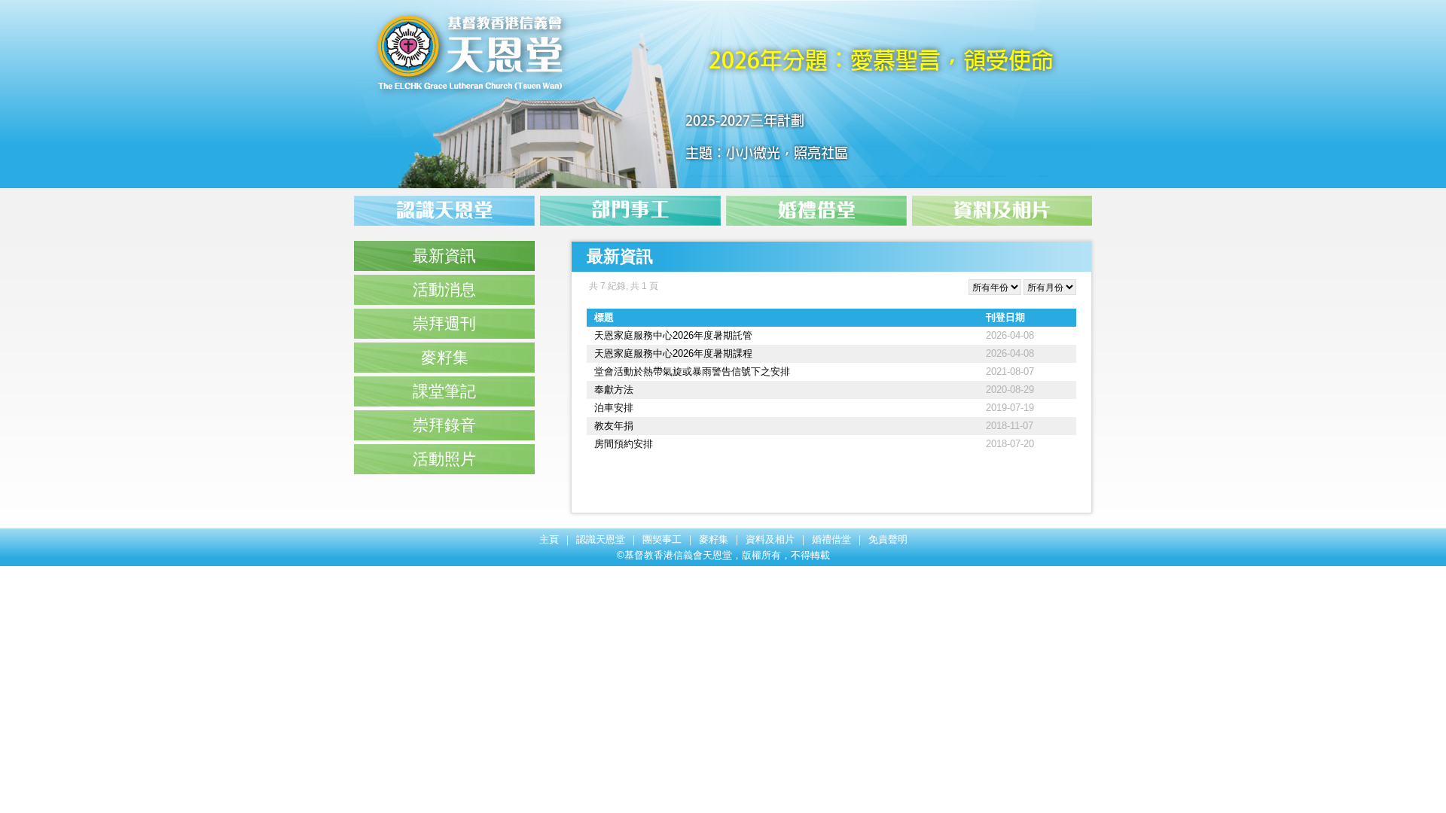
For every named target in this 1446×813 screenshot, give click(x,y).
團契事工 (662, 539)
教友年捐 (613, 425)
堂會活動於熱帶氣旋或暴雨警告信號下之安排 (692, 371)
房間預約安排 (623, 443)
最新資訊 (444, 255)
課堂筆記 (444, 391)
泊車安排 (613, 407)
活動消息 (444, 289)
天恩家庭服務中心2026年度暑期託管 (673, 335)
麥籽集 (444, 357)
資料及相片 (770, 539)
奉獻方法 (613, 389)
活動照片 (444, 458)
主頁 (549, 539)
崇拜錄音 (444, 425)
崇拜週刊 (444, 323)
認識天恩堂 (600, 539)
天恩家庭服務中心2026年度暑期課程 (673, 353)
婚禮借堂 (831, 539)
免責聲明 (888, 539)
